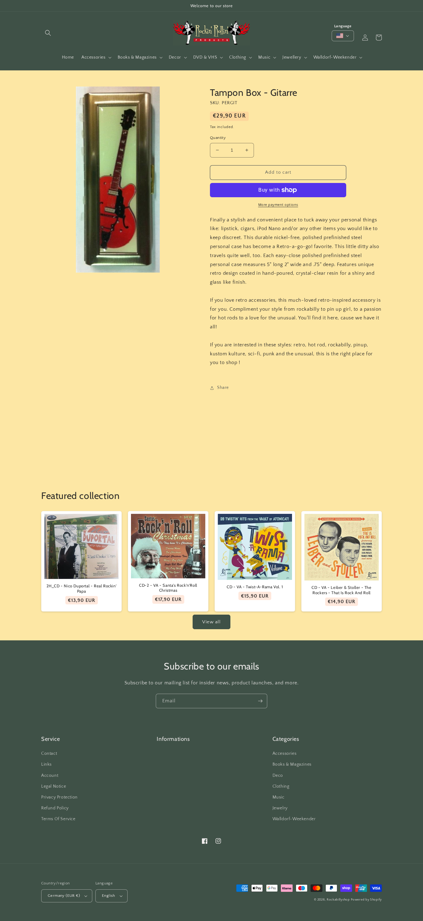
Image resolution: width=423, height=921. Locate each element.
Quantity (218, 138)
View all (211, 622)
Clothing (281, 786)
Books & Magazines (292, 764)
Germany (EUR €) (64, 895)
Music (279, 797)
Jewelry (280, 808)
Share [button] (223, 387)
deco (278, 775)
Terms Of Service (58, 818)
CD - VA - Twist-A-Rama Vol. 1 (255, 586)
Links (46, 764)
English (108, 895)
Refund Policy (55, 808)
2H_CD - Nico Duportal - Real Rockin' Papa (81, 588)
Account (49, 775)
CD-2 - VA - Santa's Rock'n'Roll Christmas (168, 588)
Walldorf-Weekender (294, 818)
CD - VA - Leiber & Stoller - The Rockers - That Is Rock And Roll (341, 590)
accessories (285, 753)
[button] (48, 33)
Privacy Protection (59, 797)
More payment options (278, 205)
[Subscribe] (260, 701)
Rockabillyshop (338, 899)
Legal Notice (53, 786)
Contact (49, 753)
